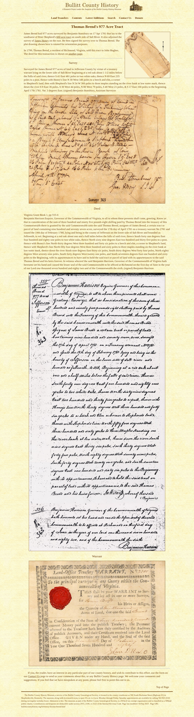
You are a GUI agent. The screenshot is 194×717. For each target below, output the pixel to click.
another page (75, 53)
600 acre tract (63, 37)
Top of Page (162, 687)
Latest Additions (95, 18)
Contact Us (125, 18)
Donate (139, 18)
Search (111, 18)
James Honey (42, 40)
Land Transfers (59, 18)
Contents (77, 18)
